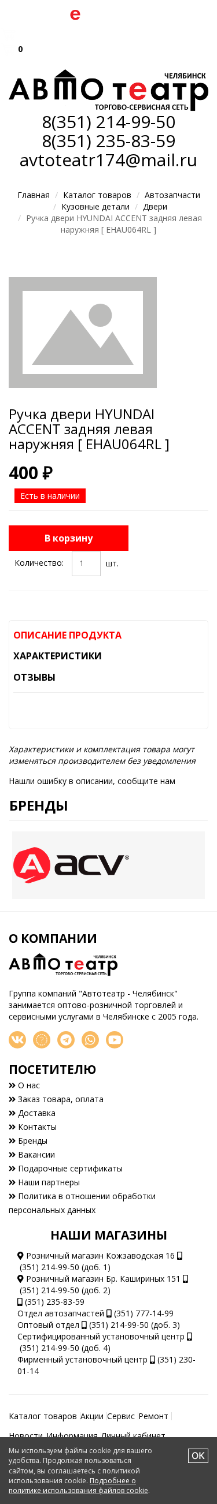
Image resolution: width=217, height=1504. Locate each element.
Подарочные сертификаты (69, 1168)
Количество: (39, 562)
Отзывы (34, 677)
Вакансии (35, 1154)
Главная (33, 194)
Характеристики (57, 656)
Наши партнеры (48, 1182)
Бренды (38, 805)
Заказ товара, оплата (60, 1099)
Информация (72, 1435)
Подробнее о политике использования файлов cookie (78, 1485)
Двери (155, 206)
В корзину (69, 538)
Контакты (36, 1126)
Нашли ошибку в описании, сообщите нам (92, 780)
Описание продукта (67, 635)
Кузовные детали (95, 206)
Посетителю (52, 1069)
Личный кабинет (133, 1435)
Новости (26, 1435)
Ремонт (153, 1415)
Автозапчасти (172, 194)
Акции (92, 1415)
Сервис (121, 1415)
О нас (28, 1085)
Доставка (36, 1112)
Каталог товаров (97, 194)
